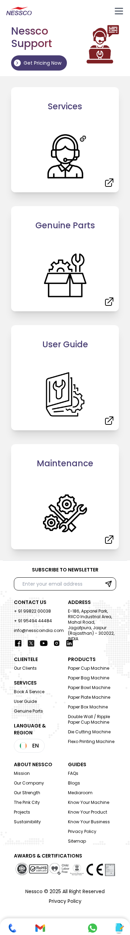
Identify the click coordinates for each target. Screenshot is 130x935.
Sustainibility (27, 822)
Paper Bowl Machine (89, 687)
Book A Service (29, 692)
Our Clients (25, 668)
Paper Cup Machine (88, 668)
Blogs (74, 783)
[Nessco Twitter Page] (31, 643)
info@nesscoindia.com (39, 630)
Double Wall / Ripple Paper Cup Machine (89, 719)
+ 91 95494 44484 (33, 621)
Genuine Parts (28, 711)
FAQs (73, 773)
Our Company (29, 783)
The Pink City (27, 802)
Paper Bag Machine (88, 678)
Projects (22, 812)
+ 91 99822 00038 (32, 611)
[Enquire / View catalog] (118, 928)
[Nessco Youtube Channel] (44, 643)
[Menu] (118, 11)
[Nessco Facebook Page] (18, 643)
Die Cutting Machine (89, 732)
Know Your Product (87, 812)
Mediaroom (80, 793)
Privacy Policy (82, 831)
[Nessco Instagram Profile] (56, 643)
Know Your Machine (88, 802)
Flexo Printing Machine (91, 741)
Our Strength (27, 793)
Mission (22, 773)
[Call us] (12, 928)
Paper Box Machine (88, 707)
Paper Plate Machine (89, 697)
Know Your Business (89, 822)
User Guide (25, 701)
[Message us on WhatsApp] (92, 928)
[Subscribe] (108, 583)
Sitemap (77, 841)
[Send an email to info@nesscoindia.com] (40, 928)
